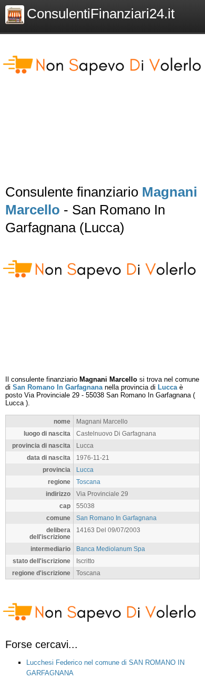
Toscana (88, 481)
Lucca (167, 387)
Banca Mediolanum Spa (110, 548)
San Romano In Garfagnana (57, 387)
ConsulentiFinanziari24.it (101, 13)
